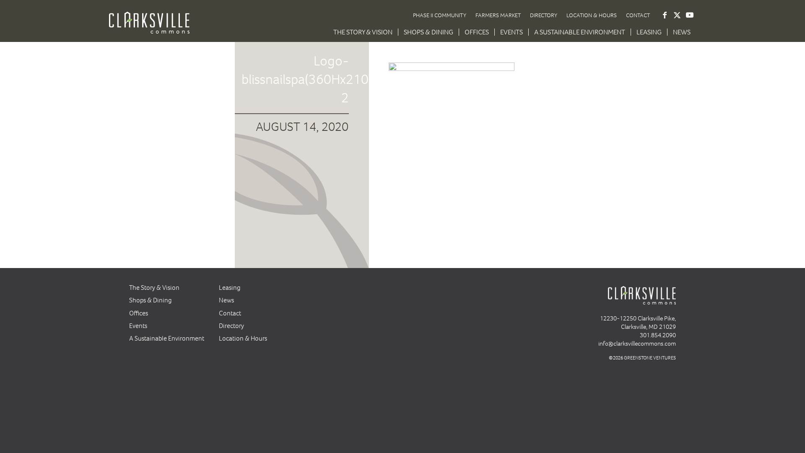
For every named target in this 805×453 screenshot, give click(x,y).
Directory (543, 15)
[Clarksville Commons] (149, 28)
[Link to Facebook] (664, 15)
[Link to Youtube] (689, 15)
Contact (638, 15)
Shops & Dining (150, 300)
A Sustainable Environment (166, 338)
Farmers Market (498, 15)
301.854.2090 (658, 335)
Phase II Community (439, 15)
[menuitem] (363, 32)
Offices (138, 313)
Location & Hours (591, 15)
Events (138, 325)
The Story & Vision (154, 287)
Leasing (230, 287)
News (226, 300)
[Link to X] (677, 15)
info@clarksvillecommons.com (637, 343)
